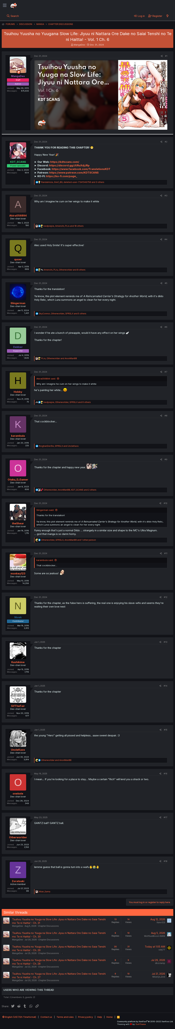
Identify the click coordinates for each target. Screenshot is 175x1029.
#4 (166, 239)
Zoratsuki (18, 881)
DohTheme (141, 1024)
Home (109, 1017)
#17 (165, 817)
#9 (166, 459)
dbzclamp (160, 963)
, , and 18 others (64, 226)
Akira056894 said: (46, 378)
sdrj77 (162, 949)
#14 (165, 686)
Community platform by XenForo (145, 1021)
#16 (165, 773)
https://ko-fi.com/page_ (61, 176)
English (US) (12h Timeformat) (20, 1017)
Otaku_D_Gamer (18, 479)
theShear (18, 523)
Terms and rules (65, 1017)
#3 (166, 195)
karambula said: (44, 560)
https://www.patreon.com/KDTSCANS (74, 172)
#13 (165, 642)
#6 (166, 327)
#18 (165, 861)
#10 (165, 503)
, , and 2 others (70, 490)
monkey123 (18, 573)
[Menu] (5, 5)
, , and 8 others (64, 269)
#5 (166, 283)
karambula (18, 435)
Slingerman (18, 303)
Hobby (18, 391)
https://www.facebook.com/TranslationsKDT (81, 169)
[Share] (162, 56)
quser (18, 259)
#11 (165, 553)
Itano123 (161, 922)
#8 (166, 415)
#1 (166, 56)
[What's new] (167, 16)
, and (59, 358)
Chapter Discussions (48, 926)
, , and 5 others (62, 313)
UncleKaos (18, 749)
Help (99, 1017)
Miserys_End (158, 976)
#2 (166, 141)
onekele (18, 793)
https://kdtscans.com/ (64, 161)
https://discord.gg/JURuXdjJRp (69, 165)
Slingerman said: (45, 510)
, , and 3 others (72, 182)
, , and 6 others (67, 402)
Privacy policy (85, 1017)
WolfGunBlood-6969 (154, 936)
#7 (166, 372)
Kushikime (18, 662)
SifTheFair (18, 706)
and (56, 760)
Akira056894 (18, 215)
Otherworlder (18, 837)
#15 (165, 729)
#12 (165, 597)
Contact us (46, 1017)
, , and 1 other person (68, 540)
